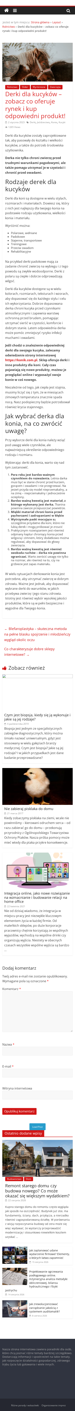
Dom (28, 1179)
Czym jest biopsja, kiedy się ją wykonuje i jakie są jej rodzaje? (37, 717)
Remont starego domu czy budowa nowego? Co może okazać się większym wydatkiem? (37, 1191)
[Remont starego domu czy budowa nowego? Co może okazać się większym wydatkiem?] (37, 1142)
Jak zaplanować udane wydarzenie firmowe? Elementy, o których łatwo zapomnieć (49, 1254)
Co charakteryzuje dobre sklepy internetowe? (29, 652)
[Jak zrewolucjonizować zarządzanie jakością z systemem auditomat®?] (14, 1302)
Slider (25, 87)
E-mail (8, 1066)
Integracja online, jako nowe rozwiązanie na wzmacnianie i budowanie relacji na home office (37, 897)
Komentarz (11, 989)
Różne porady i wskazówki (25, 1405)
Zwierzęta (55, 87)
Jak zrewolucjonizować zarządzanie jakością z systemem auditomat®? (44, 1307)
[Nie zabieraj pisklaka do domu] (37, 770)
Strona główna (40, 22)
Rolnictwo (8, 26)
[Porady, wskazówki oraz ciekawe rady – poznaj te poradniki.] (6, 10)
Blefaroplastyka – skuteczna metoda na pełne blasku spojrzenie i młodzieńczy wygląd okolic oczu (37, 634)
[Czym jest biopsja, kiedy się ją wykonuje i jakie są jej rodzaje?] (37, 676)
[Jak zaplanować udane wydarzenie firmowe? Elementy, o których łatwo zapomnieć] (14, 1248)
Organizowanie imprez (54, 1405)
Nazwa (8, 1044)
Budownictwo (14, 1179)
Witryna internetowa (17, 1088)
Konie (54, 122)
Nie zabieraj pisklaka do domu (28, 808)
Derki (33, 122)
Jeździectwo (43, 122)
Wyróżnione (39, 87)
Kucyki (62, 122)
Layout (56, 22)
